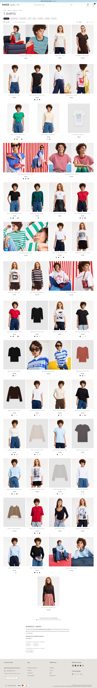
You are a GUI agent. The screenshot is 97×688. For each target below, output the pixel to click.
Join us (51, 670)
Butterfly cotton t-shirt (14, 292)
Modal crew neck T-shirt (82, 450)
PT (78, 674)
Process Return (31, 675)
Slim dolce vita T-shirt (14, 95)
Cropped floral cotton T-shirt (82, 252)
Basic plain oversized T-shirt (82, 410)
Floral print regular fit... (79, 134)
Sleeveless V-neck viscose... (82, 55)
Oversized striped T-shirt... (48, 371)
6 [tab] (31, 183)
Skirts (35, 644)
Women (13, 4)
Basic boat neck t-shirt (14, 410)
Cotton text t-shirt (60, 55)
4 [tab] (52, 25)
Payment (29, 670)
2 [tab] (51, 25)
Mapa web (90, 686)
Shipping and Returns (32, 668)
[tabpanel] (25, 39)
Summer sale (52, 675)
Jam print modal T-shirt (60, 213)
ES (75, 674)
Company (52, 668)
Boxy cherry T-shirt (71, 292)
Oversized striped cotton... (26, 55)
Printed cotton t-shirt (71, 95)
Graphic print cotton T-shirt (60, 331)
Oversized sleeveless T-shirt (82, 331)
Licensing (40, 18)
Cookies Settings (69, 686)
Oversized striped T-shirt (71, 174)
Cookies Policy (62, 686)
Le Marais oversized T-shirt (37, 489)
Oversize (47, 18)
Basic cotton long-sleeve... (48, 134)
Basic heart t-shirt (60, 528)
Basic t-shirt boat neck (83, 489)
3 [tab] (74, 25)
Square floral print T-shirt (82, 528)
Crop (29, 18)
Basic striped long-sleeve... (37, 292)
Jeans (28, 644)
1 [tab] (50, 25)
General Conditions (77, 686)
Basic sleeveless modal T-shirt (37, 95)
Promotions (30, 673)
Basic (34, 18)
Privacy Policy (56, 686)
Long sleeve (23, 18)
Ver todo (6, 18)
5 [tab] (53, 25)
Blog (51, 673)
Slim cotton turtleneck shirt (48, 607)
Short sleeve (14, 18)
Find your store (11, 677)
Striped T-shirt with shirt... (14, 528)
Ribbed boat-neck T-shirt (37, 331)
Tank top (54, 18)
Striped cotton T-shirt (71, 568)
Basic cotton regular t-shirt (18, 134)
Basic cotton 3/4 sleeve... (14, 371)
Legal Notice (84, 686)
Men (18, 4)
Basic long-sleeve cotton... (37, 568)
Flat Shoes (30, 651)
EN (81, 674)
